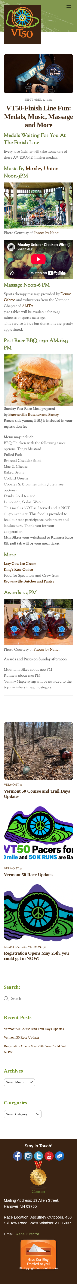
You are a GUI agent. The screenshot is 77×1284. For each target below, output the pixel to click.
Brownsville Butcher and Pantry (33, 414)
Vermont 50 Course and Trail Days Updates (34, 1029)
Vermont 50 (13, 785)
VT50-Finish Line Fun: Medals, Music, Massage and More (38, 116)
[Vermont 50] (22, 42)
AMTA (28, 306)
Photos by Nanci (46, 233)
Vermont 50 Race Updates (28, 874)
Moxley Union (42, 168)
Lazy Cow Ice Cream (20, 563)
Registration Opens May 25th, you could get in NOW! (36, 956)
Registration (15, 947)
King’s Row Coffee (18, 569)
